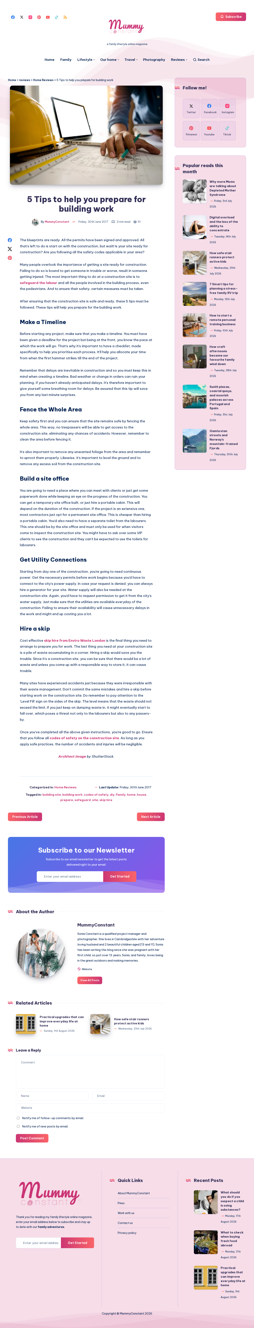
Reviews (178, 60)
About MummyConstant (134, 1193)
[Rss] (65, 17)
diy (112, 794)
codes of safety (96, 794)
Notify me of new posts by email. (45, 1126)
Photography (154, 60)
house (141, 794)
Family (65, 60)
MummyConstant (96, 925)
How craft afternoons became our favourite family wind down (222, 355)
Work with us (126, 1213)
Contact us (125, 1223)
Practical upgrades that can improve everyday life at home (62, 1021)
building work (72, 794)
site (95, 800)
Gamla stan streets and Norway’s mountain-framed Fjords (224, 439)
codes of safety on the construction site (84, 738)
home (131, 794)
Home (49, 60)
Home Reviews (43, 80)
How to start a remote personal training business (223, 320)
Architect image (72, 756)
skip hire (105, 800)
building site (51, 794)
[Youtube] (48, 17)
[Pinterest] (39, 17)
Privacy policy (127, 1233)
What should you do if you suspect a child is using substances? (232, 1200)
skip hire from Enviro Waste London (74, 640)
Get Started (119, 876)
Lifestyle (84, 60)
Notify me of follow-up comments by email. (53, 1118)
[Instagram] (30, 17)
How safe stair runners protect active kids (222, 257)
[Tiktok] (57, 17)
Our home (108, 60)
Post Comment (32, 1138)
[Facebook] (13, 17)
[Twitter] (22, 17)
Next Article (150, 817)
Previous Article (25, 817)
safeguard (82, 800)
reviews (24, 80)
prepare (66, 800)
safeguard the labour (38, 283)
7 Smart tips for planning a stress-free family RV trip (224, 288)
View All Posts (89, 980)
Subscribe (233, 17)
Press (121, 1203)
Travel (129, 60)
